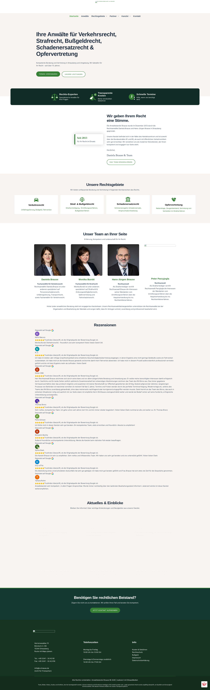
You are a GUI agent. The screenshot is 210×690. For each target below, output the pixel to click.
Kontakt (137, 16)
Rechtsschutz (137, 652)
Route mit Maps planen (43, 651)
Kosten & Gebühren (139, 650)
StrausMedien (132, 680)
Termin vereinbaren (48, 74)
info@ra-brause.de (41, 668)
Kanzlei (125, 16)
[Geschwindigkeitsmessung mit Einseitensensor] (105, 551)
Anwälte (85, 16)
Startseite (73, 16)
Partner (113, 16)
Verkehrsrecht (43, 528)
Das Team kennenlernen (121, 162)
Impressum (136, 658)
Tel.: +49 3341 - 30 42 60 (44, 658)
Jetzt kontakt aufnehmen (105, 610)
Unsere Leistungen (74, 74)
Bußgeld (135, 655)
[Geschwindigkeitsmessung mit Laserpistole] (56, 551)
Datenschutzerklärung (140, 660)
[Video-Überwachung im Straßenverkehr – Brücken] (153, 551)
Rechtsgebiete (98, 16)
